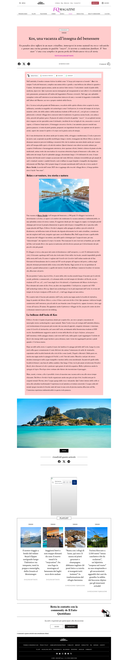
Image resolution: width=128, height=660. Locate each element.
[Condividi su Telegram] (28, 64)
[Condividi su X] (24, 64)
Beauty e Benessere (94, 13)
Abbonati (95, 3)
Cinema (53, 13)
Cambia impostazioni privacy (58, 645)
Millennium (66, 3)
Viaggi (70, 13)
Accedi (57, 626)
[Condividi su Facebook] (19, 64)
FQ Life (34, 13)
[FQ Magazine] (64, 9)
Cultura (107, 13)
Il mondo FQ (77, 3)
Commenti (102, 64)
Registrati (71, 626)
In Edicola (57, 3)
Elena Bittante (67, 56)
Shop (71, 3)
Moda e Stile (80, 13)
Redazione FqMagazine (76, 585)
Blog (62, 3)
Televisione (43, 13)
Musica (62, 13)
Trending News (22, 13)
